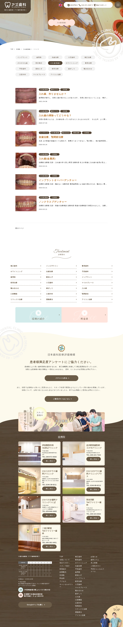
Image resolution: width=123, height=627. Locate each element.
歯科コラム (54, 89)
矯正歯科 (14, 266)
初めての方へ (100, 5)
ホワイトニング (72, 63)
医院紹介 (63, 569)
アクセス (63, 581)
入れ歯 (84, 288)
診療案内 (63, 572)
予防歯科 (22, 69)
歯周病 (39, 57)
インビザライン (52, 266)
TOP (12, 49)
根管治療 (55, 69)
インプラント (22, 57)
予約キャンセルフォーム (97, 570)
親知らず (39, 69)
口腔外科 (22, 74)
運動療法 (49, 299)
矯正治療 (88, 57)
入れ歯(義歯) (27, 49)
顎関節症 (85, 294)
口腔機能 (14, 294)
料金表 (62, 578)
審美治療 (88, 63)
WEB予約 (73, 5)
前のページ (19, 228)
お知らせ (94, 556)
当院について (65, 560)
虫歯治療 (55, 57)
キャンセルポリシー (66, 586)
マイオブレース (39, 74)
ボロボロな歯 (22, 63)
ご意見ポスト (96, 566)
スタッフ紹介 (65, 566)
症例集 (18, 49)
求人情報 (94, 563)
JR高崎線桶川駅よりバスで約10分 (37, 590)
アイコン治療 (56, 74)
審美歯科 (85, 266)
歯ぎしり (71, 69)
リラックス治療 (16, 299)
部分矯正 (39, 63)
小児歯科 (71, 57)
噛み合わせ (88, 69)
